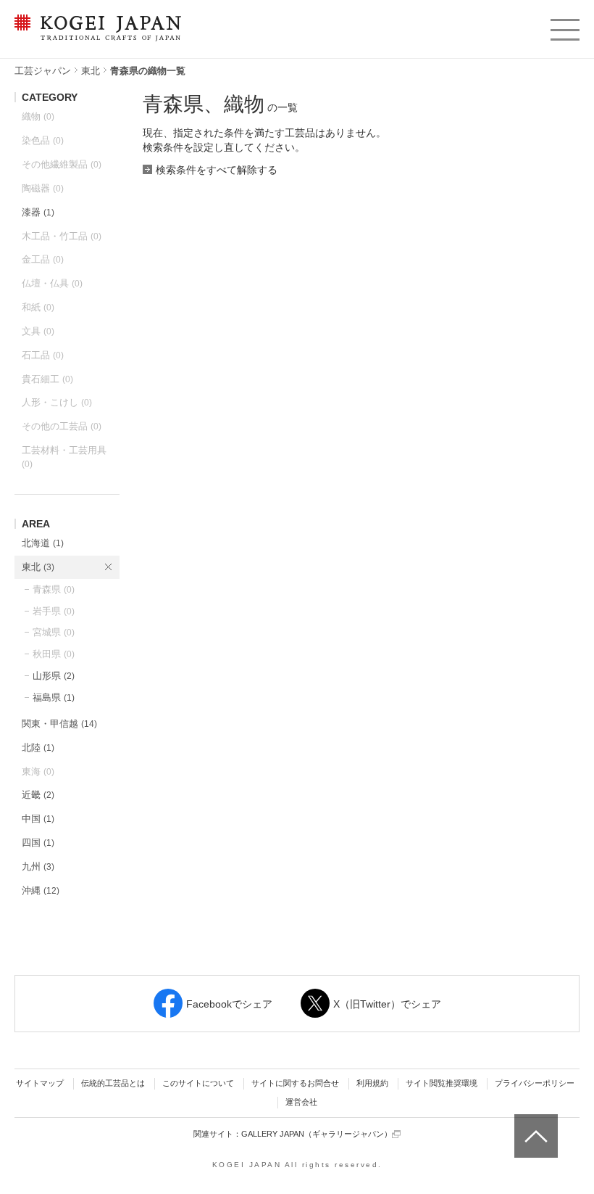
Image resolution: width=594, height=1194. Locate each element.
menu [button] (564, 26)
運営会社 (301, 1102)
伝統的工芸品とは (113, 1083)
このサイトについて (198, 1083)
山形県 (54, 675)
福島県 (54, 697)
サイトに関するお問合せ (295, 1083)
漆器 (38, 212)
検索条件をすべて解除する (216, 170)
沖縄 (40, 890)
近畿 (38, 794)
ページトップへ (534, 1125)
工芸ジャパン (42, 70)
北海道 (43, 543)
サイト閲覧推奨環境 (441, 1083)
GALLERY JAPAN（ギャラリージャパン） (316, 1133)
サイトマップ (40, 1083)
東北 (90, 70)
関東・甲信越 (59, 723)
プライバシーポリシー (534, 1083)
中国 (38, 818)
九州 (38, 866)
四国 (38, 842)
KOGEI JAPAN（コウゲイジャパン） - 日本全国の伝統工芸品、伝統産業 (95, 36)
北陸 (38, 747)
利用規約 (372, 1083)
